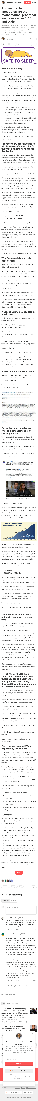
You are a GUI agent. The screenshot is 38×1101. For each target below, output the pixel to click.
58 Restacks (24, 881)
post (8, 375)
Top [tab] (4, 1003)
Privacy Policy (20, 1078)
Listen (34, 39)
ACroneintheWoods (12, 934)
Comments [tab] (6, 901)
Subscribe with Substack (20, 1071)
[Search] (35, 1003)
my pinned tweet (10, 739)
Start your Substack (14, 1092)
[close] (32, 1033)
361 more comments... (8, 994)
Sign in (34, 2)
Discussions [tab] (15, 1003)
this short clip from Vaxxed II (18, 780)
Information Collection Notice (25, 1077)
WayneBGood (10, 918)
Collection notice (31, 1088)
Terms (23, 1088)
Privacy (17, 1088)
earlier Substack (10, 155)
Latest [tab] (8, 1003)
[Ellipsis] (35, 917)
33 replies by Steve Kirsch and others (18, 986)
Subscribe (27, 2)
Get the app (28, 1092)
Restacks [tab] (13, 901)
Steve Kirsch (9, 38)
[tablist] (9, 901)
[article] (19, 1015)
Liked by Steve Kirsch (13, 936)
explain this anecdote (12, 645)
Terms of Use (29, 1075)
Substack (10, 1097)
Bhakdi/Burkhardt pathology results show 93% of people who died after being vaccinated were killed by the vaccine (14, 1029)
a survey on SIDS (11, 318)
